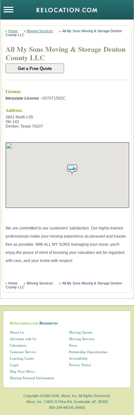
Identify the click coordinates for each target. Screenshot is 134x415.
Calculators (18, 345)
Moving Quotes (80, 332)
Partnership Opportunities (88, 352)
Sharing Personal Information (32, 378)
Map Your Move (22, 371)
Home (13, 31)
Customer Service (23, 352)
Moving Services (40, 31)
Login (14, 365)
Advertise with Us (23, 339)
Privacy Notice (80, 365)
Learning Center (22, 358)
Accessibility (78, 358)
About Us (17, 332)
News (73, 345)
